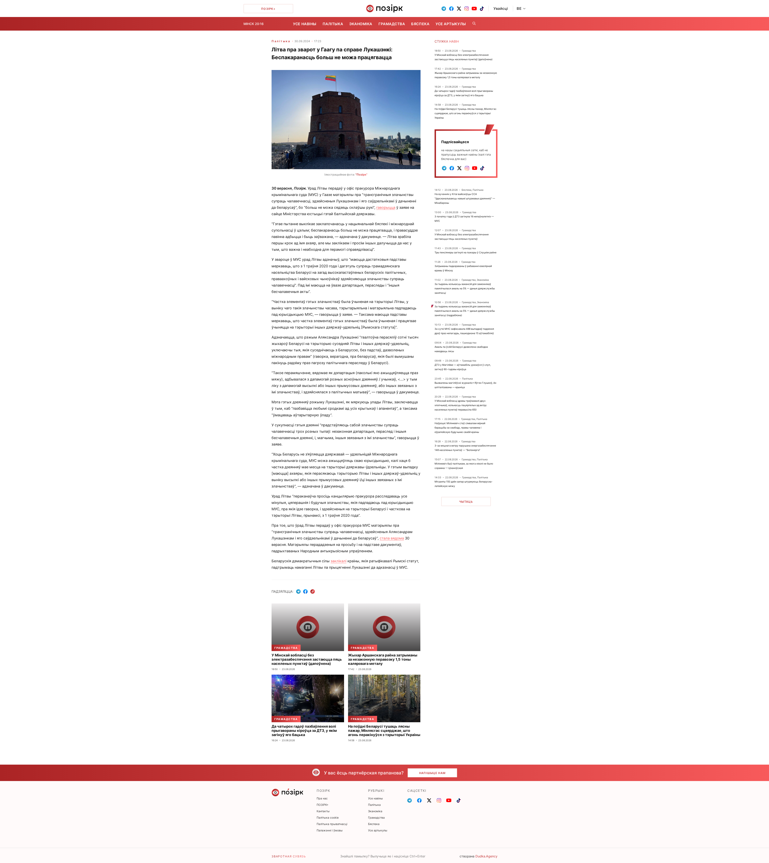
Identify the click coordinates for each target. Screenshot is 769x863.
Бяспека (420, 24)
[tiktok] (482, 9)
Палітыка (333, 24)
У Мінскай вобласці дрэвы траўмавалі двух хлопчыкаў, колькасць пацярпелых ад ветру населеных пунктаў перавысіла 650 (461, 405)
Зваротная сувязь (289, 856)
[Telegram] (298, 591)
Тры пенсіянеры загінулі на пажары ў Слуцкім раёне (465, 252)
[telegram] (444, 9)
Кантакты (323, 811)
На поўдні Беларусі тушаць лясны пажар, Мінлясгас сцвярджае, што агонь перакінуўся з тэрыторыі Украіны (465, 113)
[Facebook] (305, 591)
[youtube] (474, 9)
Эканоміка (360, 24)
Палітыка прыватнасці (332, 824)
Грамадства (391, 24)
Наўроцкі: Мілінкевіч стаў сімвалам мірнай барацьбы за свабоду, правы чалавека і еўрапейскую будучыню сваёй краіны (460, 427)
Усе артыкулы (451, 24)
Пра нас (322, 798)
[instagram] (467, 9)
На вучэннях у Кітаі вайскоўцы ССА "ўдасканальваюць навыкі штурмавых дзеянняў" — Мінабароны (465, 198)
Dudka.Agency (486, 856)
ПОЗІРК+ (322, 804)
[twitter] (459, 9)
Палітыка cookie (328, 817)
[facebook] (451, 9)
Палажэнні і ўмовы (330, 830)
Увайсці (500, 8)
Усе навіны (304, 24)
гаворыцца (385, 207)
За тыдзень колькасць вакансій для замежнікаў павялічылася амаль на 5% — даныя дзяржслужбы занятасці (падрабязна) (465, 311)
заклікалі (338, 561)
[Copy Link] (312, 591)
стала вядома (392, 538)
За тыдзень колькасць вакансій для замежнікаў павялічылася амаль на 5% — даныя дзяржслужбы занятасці (465, 288)
